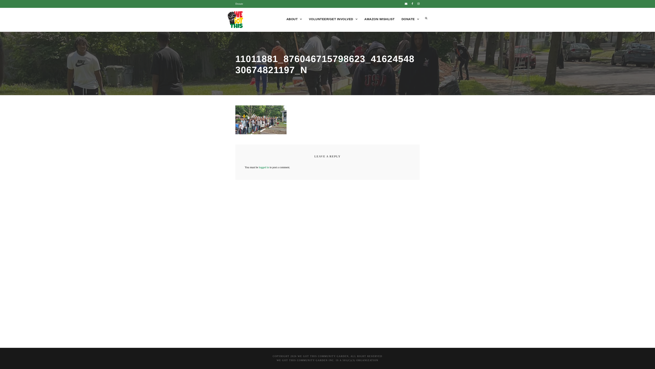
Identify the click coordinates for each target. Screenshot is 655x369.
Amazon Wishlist (379, 19)
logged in (264, 167)
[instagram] (418, 3)
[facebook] (412, 3)
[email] (406, 3)
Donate (239, 3)
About (292, 19)
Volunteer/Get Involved (331, 19)
